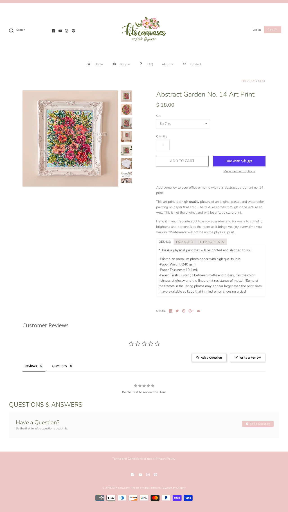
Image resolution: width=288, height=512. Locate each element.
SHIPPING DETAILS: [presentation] (211, 242)
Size (159, 116)
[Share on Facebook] (170, 311)
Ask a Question (259, 424)
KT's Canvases (121, 488)
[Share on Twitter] (177, 311)
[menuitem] (95, 64)
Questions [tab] (59, 366)
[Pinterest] (73, 30)
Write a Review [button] (250, 357)
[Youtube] (60, 30)
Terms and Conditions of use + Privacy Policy (144, 459)
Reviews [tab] (31, 366)
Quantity (161, 136)
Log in (257, 30)
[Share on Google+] (191, 311)
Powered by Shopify (174, 488)
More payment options (239, 171)
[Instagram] (66, 30)
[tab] (164, 241)
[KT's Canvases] (144, 10)
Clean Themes (151, 488)
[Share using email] (198, 311)
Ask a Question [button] (211, 357)
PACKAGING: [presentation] (184, 242)
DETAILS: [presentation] (165, 242)
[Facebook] (53, 30)
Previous (248, 81)
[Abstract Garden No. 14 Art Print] (70, 138)
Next (262, 81)
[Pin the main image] (183, 311)
